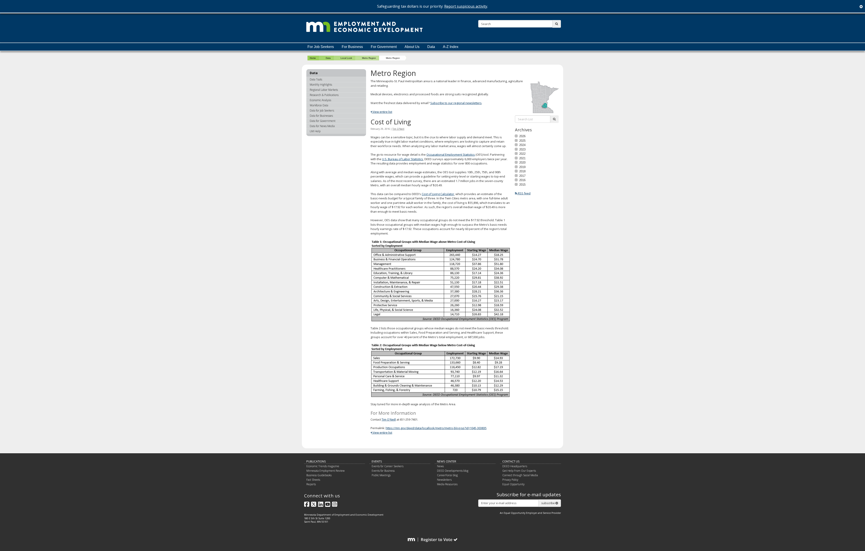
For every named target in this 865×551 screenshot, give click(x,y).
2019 (522, 166)
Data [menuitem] (431, 47)
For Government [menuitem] (384, 47)
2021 (522, 158)
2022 (522, 153)
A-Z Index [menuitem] (450, 47)
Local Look (346, 58)
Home (313, 58)
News (440, 466)
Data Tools (316, 79)
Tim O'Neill (398, 128)
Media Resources (447, 484)
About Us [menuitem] (412, 47)
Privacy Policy (510, 480)
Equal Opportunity (513, 484)
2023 (522, 149)
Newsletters (444, 480)
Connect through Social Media (520, 475)
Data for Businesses (321, 116)
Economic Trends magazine (322, 466)
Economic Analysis (320, 100)
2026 (522, 136)
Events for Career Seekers (387, 466)
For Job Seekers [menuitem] (320, 47)
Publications (316, 461)
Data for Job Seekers (322, 110)
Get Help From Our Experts (519, 471)
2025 (522, 140)
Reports (311, 484)
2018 (522, 171)
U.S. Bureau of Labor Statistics (402, 159)
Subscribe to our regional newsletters (456, 103)
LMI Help (315, 131)
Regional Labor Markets (324, 90)
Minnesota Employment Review (325, 471)
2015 (522, 184)
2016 (522, 180)
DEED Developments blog (452, 471)
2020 (522, 162)
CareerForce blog (447, 475)
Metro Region (369, 58)
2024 (522, 144)
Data (328, 58)
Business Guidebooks (319, 475)
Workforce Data (319, 105)
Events (377, 461)
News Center (446, 461)
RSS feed (523, 193)
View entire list (382, 112)
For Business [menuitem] (352, 47)
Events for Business (383, 471)
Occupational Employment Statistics (450, 155)
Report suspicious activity (465, 6)
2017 (522, 175)
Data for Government (322, 121)
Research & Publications (324, 95)
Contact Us (511, 461)
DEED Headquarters (514, 466)
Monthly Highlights (321, 85)
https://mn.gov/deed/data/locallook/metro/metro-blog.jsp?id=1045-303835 (436, 428)
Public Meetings (381, 475)
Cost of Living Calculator (438, 194)
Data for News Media (322, 126)
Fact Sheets (313, 480)
